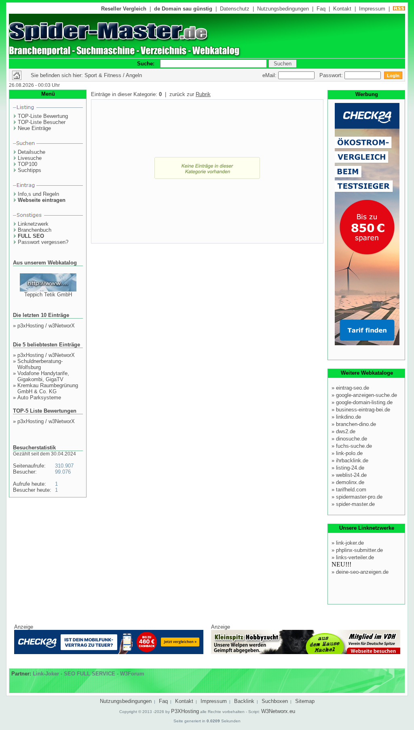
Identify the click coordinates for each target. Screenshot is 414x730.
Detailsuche (31, 152)
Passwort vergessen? (43, 242)
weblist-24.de (351, 475)
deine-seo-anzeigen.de (362, 572)
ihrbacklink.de (352, 460)
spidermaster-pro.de (359, 497)
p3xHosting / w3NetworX (46, 326)
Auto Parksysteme (39, 397)
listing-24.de (350, 468)
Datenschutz (234, 9)
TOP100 (27, 164)
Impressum (372, 9)
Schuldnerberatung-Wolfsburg (40, 364)
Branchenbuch (34, 230)
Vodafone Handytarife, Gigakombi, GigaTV (43, 376)
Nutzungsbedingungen (283, 9)
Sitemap (305, 701)
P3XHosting (185, 711)
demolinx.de (350, 482)
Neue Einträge (34, 128)
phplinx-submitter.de (359, 550)
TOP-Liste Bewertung (43, 116)
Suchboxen (275, 701)
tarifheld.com (351, 490)
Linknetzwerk (33, 224)
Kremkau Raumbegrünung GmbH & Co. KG (47, 388)
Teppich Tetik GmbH (48, 295)
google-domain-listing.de (364, 402)
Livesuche (30, 158)
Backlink (244, 701)
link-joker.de (350, 543)
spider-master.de (355, 504)
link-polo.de (349, 453)
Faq (321, 9)
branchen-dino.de (356, 424)
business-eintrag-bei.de (363, 410)
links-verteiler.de (355, 557)
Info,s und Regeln (38, 194)
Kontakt (342, 9)
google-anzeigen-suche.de (366, 395)
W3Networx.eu (278, 711)
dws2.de (345, 431)
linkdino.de (348, 417)
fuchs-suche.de (354, 446)
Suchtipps (29, 170)
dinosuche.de (351, 439)
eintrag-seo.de (352, 388)
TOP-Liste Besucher (41, 122)
